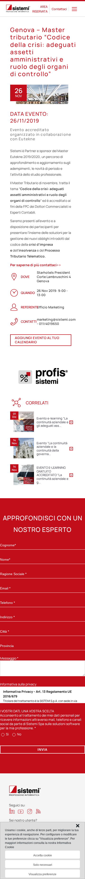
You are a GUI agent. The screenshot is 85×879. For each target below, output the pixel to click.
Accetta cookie (42, 855)
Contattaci (59, 9)
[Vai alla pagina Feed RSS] (38, 811)
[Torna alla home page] (18, 9)
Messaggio (9, 658)
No (18, 734)
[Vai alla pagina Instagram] (30, 811)
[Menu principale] (74, 9)
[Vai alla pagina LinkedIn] (12, 811)
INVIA (42, 749)
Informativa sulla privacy (18, 684)
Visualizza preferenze (42, 874)
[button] (77, 825)
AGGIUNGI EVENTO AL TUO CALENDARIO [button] (37, 340)
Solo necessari (42, 865)
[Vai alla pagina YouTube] (21, 811)
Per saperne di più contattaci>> (35, 265)
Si (7, 734)
